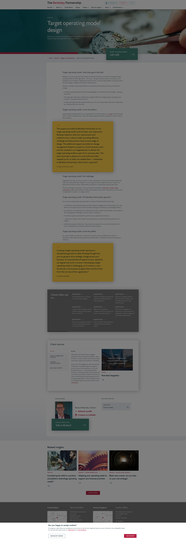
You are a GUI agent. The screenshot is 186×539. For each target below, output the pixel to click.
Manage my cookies (56, 536)
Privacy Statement (81, 530)
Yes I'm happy (130, 536)
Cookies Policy (71, 530)
